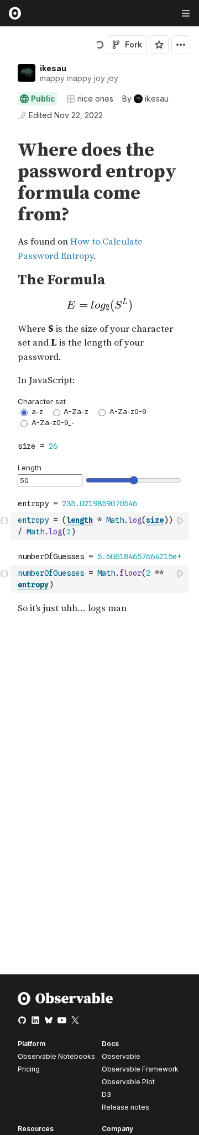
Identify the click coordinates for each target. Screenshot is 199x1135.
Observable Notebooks (56, 1056)
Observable (121, 1056)
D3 (106, 1094)
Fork (133, 44)
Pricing (29, 1069)
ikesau (53, 68)
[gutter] (5, 183)
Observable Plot (128, 1082)
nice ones (95, 98)
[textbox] (100, 526)
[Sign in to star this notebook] (159, 44)
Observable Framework (140, 1069)
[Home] (65, 1003)
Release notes (125, 1107)
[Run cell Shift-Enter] (180, 520)
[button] (4, 135)
